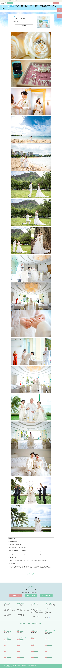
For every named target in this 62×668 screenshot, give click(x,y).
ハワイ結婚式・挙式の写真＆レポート (51, 10)
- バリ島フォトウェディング (34, 609)
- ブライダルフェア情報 (48, 612)
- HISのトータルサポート (48, 613)
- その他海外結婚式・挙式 (7, 614)
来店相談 (5, 631)
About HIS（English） (18, 665)
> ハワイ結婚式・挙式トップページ (31, 574)
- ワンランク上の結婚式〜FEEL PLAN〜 (50, 604)
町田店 (5, 644)
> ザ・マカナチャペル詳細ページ (31, 573)
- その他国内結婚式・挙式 (7, 615)
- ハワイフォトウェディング (34, 604)
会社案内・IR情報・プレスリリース (9, 665)
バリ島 (31, 6)
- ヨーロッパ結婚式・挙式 (7, 608)
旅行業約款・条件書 (24, 665)
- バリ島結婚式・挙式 (6, 609)
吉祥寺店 (46, 637)
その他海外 (3, 8)
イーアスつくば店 (48, 644)
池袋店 (32, 637)
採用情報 (35, 665)
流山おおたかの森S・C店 (35, 644)
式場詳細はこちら (24, 25)
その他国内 (8, 8)
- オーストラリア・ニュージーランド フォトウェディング (36, 611)
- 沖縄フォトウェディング (34, 605)
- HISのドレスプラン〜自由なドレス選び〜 (50, 605)
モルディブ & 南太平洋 (45, 6)
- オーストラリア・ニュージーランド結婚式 (9, 610)
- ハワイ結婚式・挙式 (6, 604)
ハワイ (12, 6)
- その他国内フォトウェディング (35, 616)
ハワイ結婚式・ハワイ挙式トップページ (42, 10)
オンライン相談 (8, 631)
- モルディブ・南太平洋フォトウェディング (37, 612)
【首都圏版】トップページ (34, 10)
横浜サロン (33, 630)
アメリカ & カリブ (54, 6)
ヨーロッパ (26, 6)
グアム (22, 6)
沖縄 (17, 6)
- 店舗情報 (46, 611)
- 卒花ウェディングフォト (48, 608)
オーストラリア (35, 6)
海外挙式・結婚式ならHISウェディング (27, 10)
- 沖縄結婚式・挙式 (6, 605)
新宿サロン (19, 630)
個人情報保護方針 (30, 665)
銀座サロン (6, 630)
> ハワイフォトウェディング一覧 (31, 575)
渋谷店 (18, 644)
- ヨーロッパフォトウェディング (35, 608)
